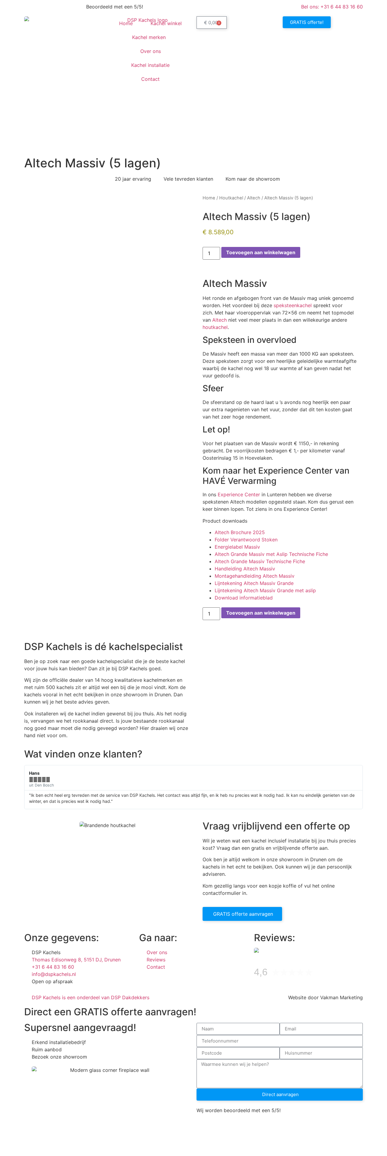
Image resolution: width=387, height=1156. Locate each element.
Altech (253, 198)
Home (126, 23)
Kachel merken (149, 37)
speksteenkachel (293, 305)
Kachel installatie (150, 65)
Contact (150, 79)
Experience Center (239, 494)
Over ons (150, 51)
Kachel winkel (166, 23)
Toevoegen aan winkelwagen (260, 252)
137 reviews (330, 973)
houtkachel (215, 327)
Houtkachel (231, 198)
